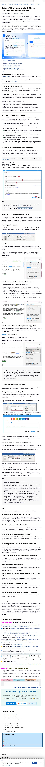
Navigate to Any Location (16, 646)
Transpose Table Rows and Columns (10, 633)
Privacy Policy (7, 765)
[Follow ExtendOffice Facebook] (3, 757)
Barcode (4, 640)
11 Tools (20, 647)
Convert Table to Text (23, 633)
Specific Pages (18, 642)
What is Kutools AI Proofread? (9, 60)
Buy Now (21, 664)
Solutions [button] (4, 4)
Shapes (27, 642)
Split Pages (13, 628)
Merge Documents (20, 628)
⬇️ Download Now (10, 703)
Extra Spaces (18, 635)
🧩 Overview (5, 739)
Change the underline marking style (11, 68)
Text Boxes (31, 635)
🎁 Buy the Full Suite (22, 703)
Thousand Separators (16, 639)
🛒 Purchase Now (6, 743)
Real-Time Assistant (21, 625)
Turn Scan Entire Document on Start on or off (13, 69)
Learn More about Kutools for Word (33, 664)
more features (17, 644)
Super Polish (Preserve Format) (32, 625)
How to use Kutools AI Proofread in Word (11, 65)
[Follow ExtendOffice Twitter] (5, 757)
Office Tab (4, 79)
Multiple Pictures (10, 640)
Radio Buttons (31, 639)
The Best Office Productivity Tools (11, 731)
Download (10, 4)
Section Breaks (25, 635)
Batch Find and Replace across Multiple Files (19, 632)
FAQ (3, 71)
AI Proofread (26, 626)
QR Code (37, 639)
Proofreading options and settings (10, 66)
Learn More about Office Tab (34, 687)
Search (38, 4)
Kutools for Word (5, 76)
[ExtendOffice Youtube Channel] (8, 757)
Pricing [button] (16, 4)
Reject (40, 762)
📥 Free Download (7, 741)
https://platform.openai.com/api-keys (25, 206)
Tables (23, 642)
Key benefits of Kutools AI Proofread (10, 62)
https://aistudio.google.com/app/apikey (26, 208)
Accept (34, 762)
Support (32, 4)
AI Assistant (13, 625)
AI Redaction (20, 626)
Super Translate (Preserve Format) (10, 626)
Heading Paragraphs (34, 642)
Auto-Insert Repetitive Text (28, 646)
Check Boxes (25, 639)
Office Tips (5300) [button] (23, 4)
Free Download (12, 78)
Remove (18, 637)
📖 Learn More (32, 703)
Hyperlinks (36, 635)
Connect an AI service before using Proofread (12, 63)
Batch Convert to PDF (18, 630)
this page (19, 205)
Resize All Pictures (33, 632)
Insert (25, 640)
